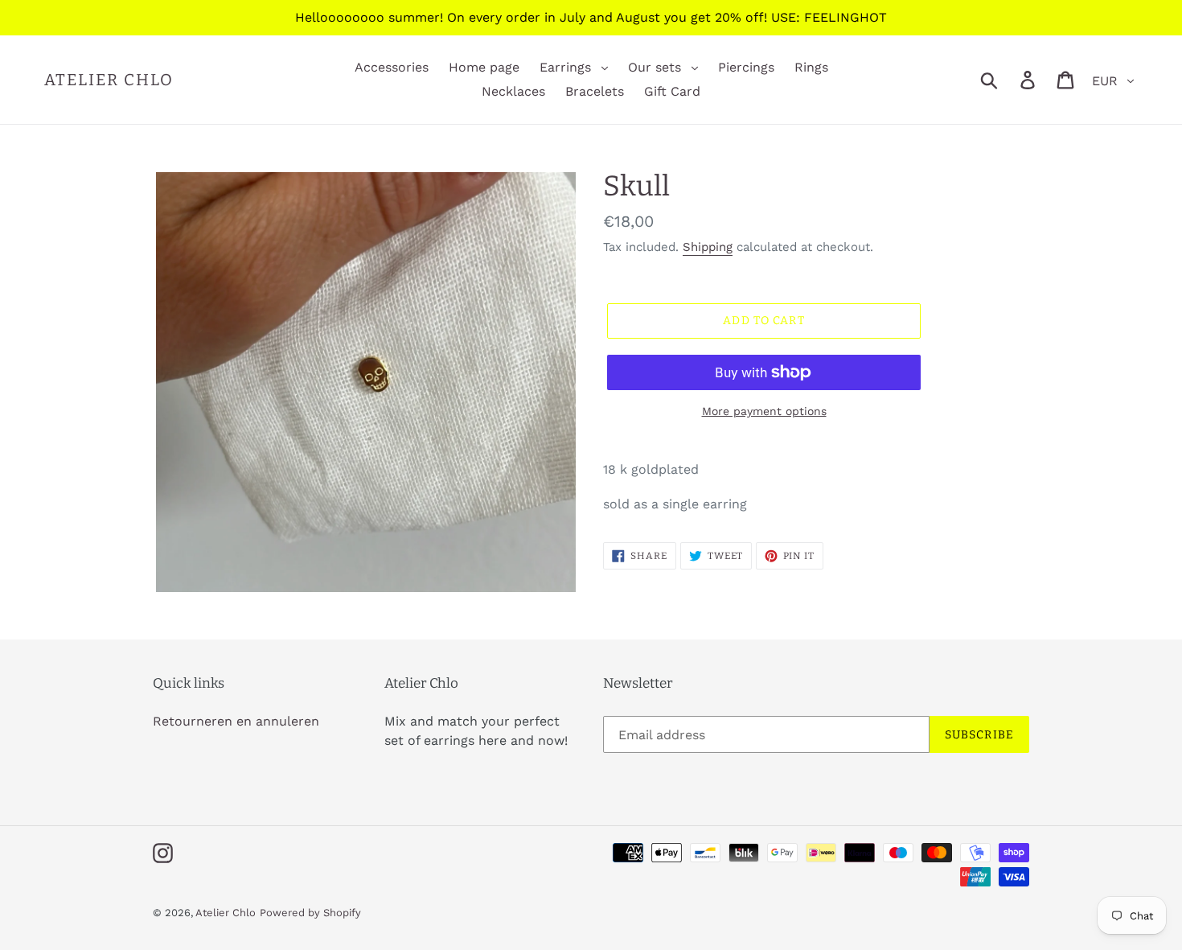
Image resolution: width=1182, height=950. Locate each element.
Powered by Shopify (310, 913)
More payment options (764, 411)
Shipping (708, 247)
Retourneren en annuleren (236, 721)
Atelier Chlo (109, 79)
